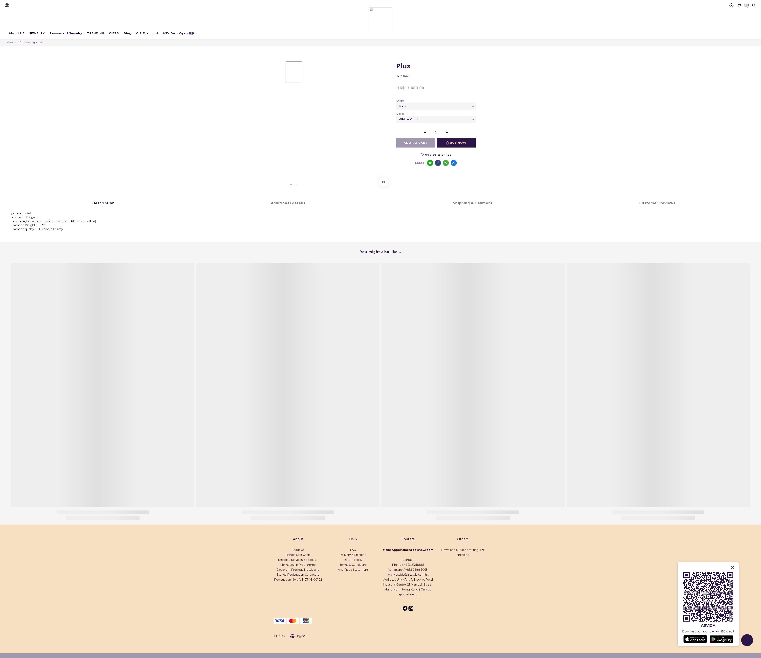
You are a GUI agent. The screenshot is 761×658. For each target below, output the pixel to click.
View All (12, 42)
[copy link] (454, 163)
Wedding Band (33, 42)
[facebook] (438, 163)
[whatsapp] (446, 163)
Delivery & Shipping (352, 555)
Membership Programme (298, 565)
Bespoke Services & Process (297, 560)
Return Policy (353, 560)
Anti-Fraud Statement (353, 569)
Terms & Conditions (353, 565)
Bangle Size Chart (298, 555)
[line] (430, 163)
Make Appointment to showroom (408, 550)
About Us (298, 550)
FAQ (353, 550)
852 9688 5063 (417, 569)
